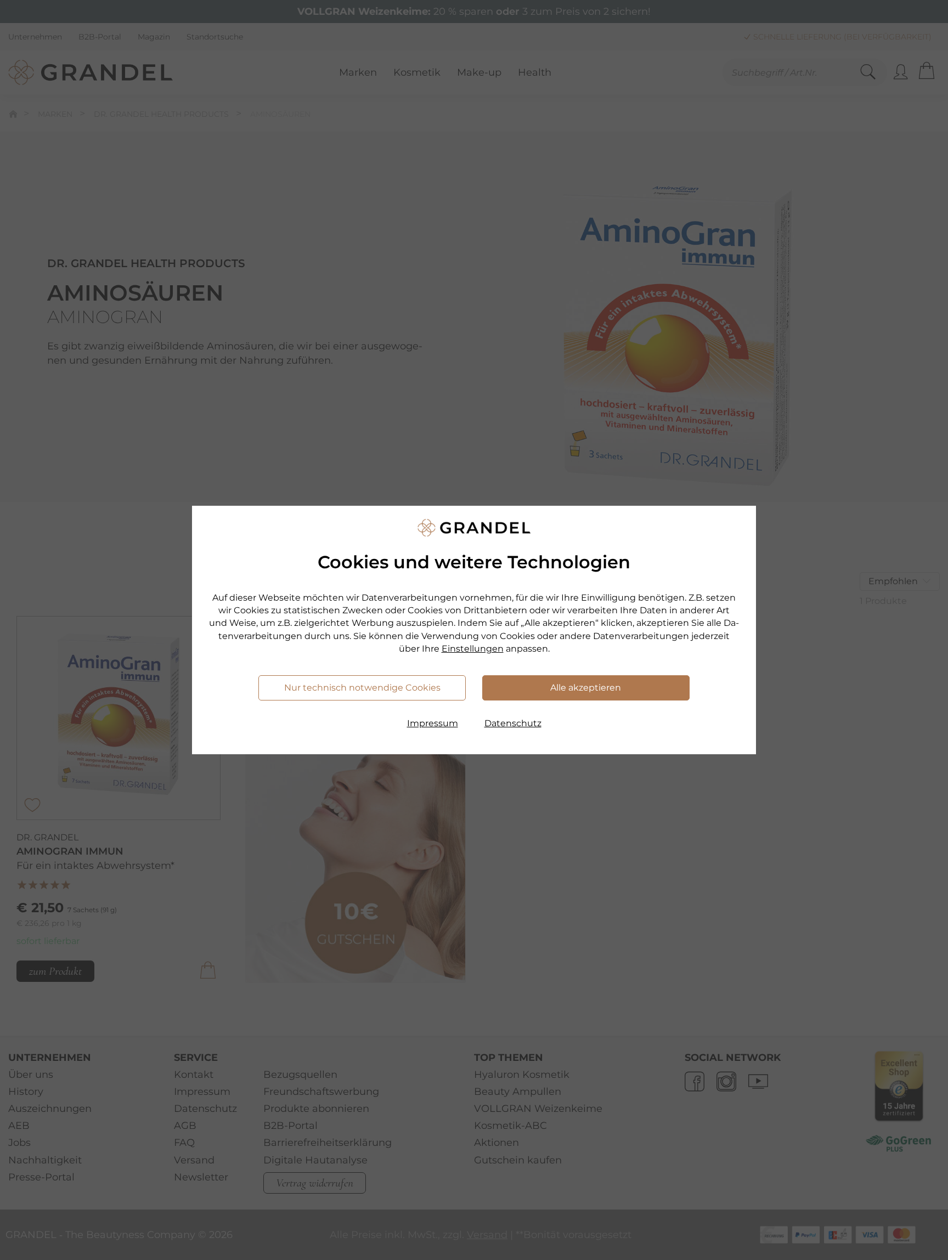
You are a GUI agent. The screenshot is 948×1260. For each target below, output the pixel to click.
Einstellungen (473, 648)
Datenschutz (512, 723)
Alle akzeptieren (585, 687)
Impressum (432, 723)
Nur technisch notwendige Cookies (362, 687)
